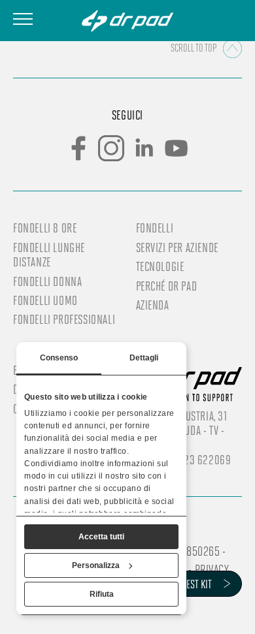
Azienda (152, 305)
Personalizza (96, 565)
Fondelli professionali (64, 319)
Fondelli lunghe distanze (49, 254)
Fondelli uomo (45, 300)
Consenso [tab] (59, 357)
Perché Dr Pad (166, 286)
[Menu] (23, 19)
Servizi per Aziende (177, 247)
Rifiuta (102, 594)
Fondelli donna (47, 281)
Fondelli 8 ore (44, 228)
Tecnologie (160, 266)
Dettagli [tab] (144, 357)
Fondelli (155, 228)
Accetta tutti (101, 536)
